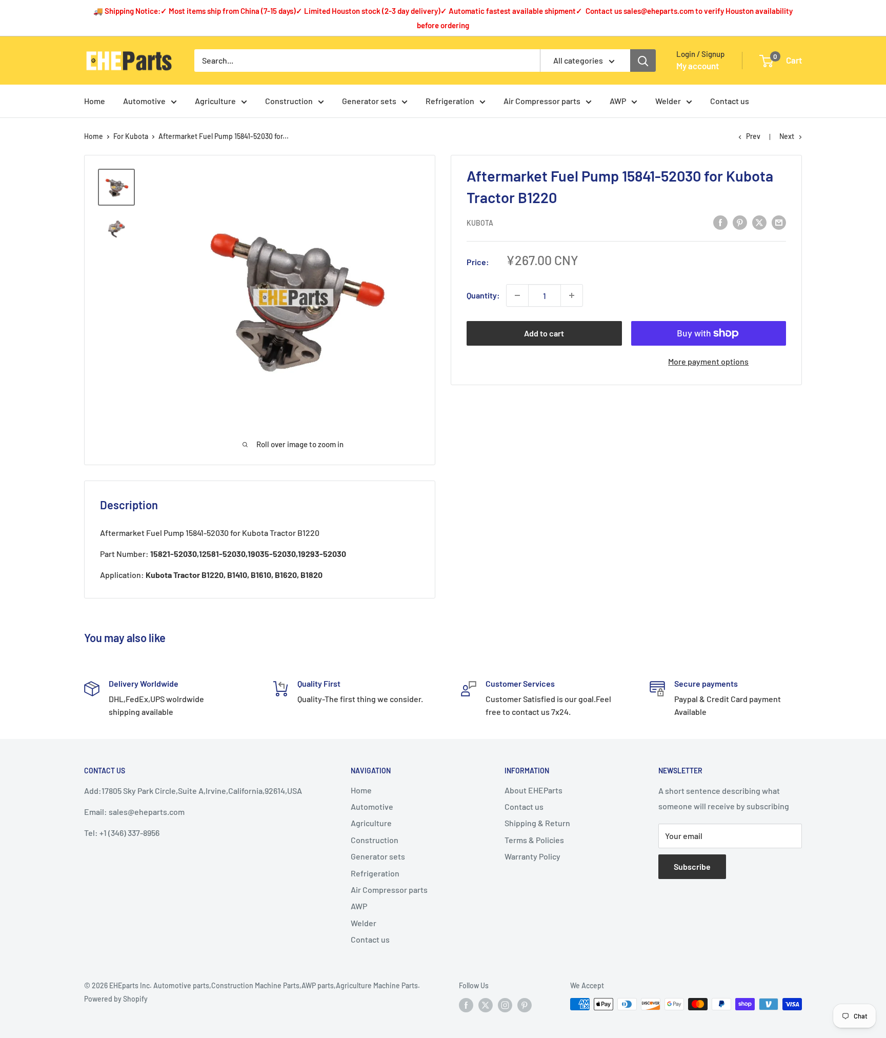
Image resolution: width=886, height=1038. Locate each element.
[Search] (643, 60)
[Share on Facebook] (720, 222)
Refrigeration (450, 101)
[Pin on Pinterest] (740, 222)
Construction (289, 101)
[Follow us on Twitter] (485, 1005)
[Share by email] (779, 222)
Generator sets (369, 101)
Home (94, 101)
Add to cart (544, 333)
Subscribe (692, 866)
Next (786, 136)
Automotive (144, 101)
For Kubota (130, 136)
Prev (753, 136)
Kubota (480, 222)
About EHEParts (533, 790)
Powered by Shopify (116, 998)
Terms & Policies (534, 840)
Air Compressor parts (542, 101)
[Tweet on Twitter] (759, 222)
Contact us (729, 101)
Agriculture (215, 101)
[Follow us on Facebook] (466, 1005)
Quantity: (483, 295)
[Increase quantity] (571, 295)
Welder (668, 101)
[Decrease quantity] (517, 295)
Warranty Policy (532, 856)
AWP (618, 101)
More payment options (708, 361)
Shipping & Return (537, 823)
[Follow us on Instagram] (505, 1005)
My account (697, 66)
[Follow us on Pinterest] (524, 1005)
